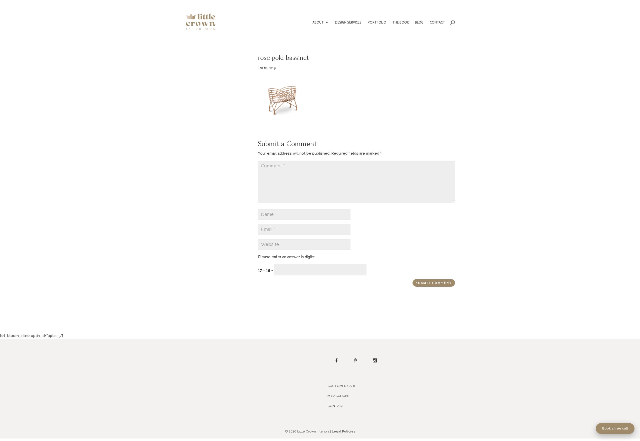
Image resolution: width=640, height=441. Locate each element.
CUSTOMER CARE (342, 386)
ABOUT (318, 22)
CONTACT (437, 22)
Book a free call (615, 428)
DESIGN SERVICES (348, 22)
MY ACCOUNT (339, 396)
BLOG (419, 22)
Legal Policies (343, 431)
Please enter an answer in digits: (286, 257)
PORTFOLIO (377, 22)
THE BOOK (400, 22)
